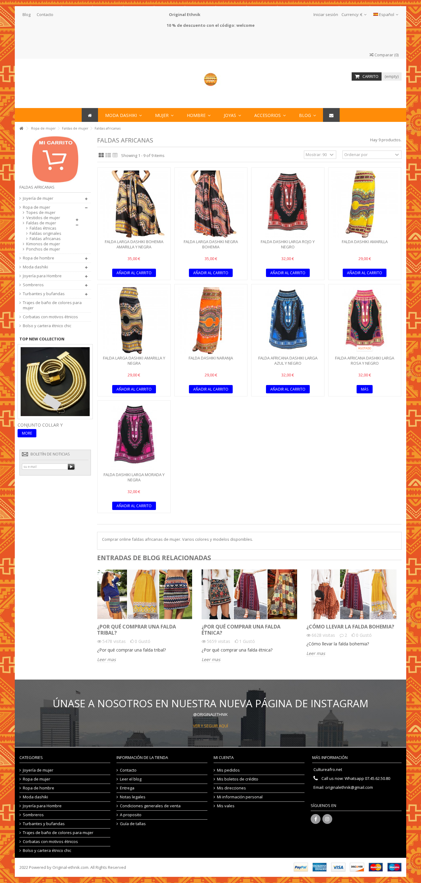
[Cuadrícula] (101, 155)
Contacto (45, 14)
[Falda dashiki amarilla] (365, 204)
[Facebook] (316, 819)
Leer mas (106, 659)
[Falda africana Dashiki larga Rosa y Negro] (365, 320)
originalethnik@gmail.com (349, 787)
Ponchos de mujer (43, 249)
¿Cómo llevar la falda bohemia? (350, 626)
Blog (26, 14)
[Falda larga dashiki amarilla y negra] (134, 320)
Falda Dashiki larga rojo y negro (288, 244)
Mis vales (226, 806)
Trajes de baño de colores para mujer (52, 305)
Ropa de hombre (38, 258)
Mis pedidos (228, 770)
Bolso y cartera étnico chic (47, 325)
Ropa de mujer (36, 207)
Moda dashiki (35, 267)
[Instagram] (327, 819)
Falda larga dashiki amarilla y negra (134, 360)
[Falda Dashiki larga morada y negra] (134, 437)
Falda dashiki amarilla (365, 241)
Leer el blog (130, 779)
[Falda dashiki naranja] (211, 320)
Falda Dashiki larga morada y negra (134, 477)
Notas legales (132, 797)
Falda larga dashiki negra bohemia (211, 244)
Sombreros (33, 284)
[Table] (115, 155)
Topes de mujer (40, 212)
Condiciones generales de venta (150, 806)
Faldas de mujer (41, 223)
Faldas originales (45, 233)
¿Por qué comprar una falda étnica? (241, 629)
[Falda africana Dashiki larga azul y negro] (287, 320)
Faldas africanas (45, 238)
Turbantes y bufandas (44, 293)
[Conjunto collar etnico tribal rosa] (55, 381)
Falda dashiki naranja (211, 358)
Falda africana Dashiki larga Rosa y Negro (364, 360)
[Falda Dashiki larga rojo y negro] (287, 204)
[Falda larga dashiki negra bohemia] (211, 204)
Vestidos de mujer (43, 217)
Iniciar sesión (325, 14)
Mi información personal (240, 797)
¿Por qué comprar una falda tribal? (136, 629)
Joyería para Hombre (42, 276)
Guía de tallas (133, 823)
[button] (270, 115)
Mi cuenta (224, 757)
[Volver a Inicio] (21, 128)
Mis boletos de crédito (237, 779)
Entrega (127, 788)
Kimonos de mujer (43, 244)
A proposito (130, 814)
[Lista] (108, 155)
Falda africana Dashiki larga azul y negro (287, 360)
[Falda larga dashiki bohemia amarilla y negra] (134, 204)
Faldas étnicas (43, 228)
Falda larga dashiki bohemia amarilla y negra (134, 244)
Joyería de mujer (38, 198)
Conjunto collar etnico (47, 425)
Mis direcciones (231, 788)
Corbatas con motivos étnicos (50, 316)
